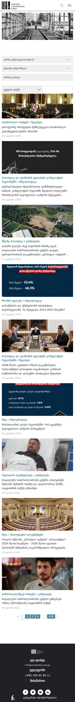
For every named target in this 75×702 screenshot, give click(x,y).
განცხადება (33, 241)
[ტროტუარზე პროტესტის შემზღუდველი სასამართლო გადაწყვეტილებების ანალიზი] (37, 102)
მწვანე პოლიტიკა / (13, 241)
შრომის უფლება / (13, 300)
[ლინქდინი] (48, 692)
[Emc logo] (9, 6)
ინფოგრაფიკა (27, 181)
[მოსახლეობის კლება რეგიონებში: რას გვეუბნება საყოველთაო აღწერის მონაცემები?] (37, 399)
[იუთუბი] (40, 692)
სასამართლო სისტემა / (16, 122)
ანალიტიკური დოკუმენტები (26, 534)
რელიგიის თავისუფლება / (18, 475)
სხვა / (5, 419)
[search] (62, 5)
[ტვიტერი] (33, 692)
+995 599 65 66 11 (37, 675)
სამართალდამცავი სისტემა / (19, 594)
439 (51, 616)
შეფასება (36, 122)
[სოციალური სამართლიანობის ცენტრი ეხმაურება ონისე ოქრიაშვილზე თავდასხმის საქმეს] (37, 573)
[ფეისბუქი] (25, 692)
